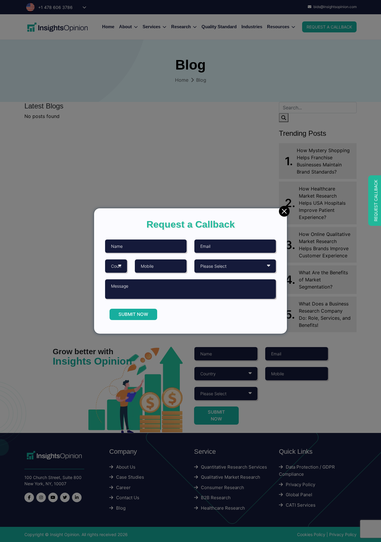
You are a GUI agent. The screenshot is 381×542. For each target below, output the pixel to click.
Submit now (133, 314)
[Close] (284, 211)
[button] (374, 200)
